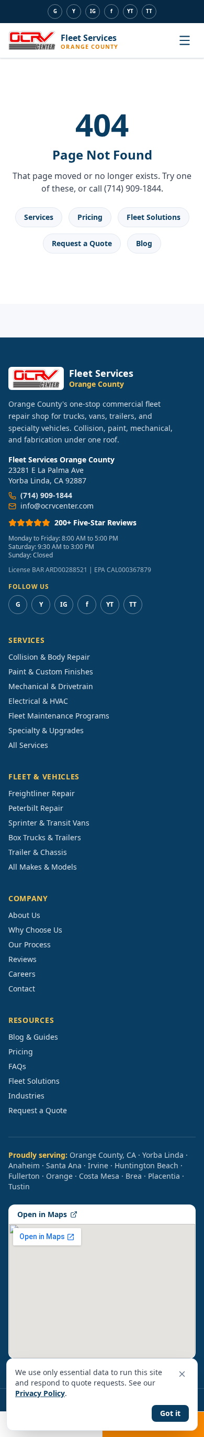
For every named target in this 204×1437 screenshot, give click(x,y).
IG (93, 11)
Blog (144, 243)
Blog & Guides (33, 1037)
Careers (22, 974)
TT (149, 11)
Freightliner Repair (41, 793)
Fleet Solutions (153, 217)
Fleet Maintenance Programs (58, 716)
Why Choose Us (35, 930)
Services (38, 217)
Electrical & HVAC (38, 701)
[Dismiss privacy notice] (182, 1374)
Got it (170, 1413)
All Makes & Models (42, 867)
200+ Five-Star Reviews (95, 522)
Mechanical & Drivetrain (50, 686)
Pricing (90, 217)
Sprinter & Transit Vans (48, 823)
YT (130, 11)
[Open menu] (185, 40)
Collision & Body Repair (49, 657)
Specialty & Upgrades (46, 730)
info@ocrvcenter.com (57, 506)
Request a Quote (82, 243)
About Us (24, 915)
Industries (26, 1096)
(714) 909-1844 (46, 495)
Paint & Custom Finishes (50, 672)
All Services (28, 745)
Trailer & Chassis (37, 852)
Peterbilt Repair (35, 808)
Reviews (22, 959)
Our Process (29, 944)
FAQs (17, 1066)
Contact (21, 989)
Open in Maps (42, 1214)
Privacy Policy (40, 1393)
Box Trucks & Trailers (44, 837)
